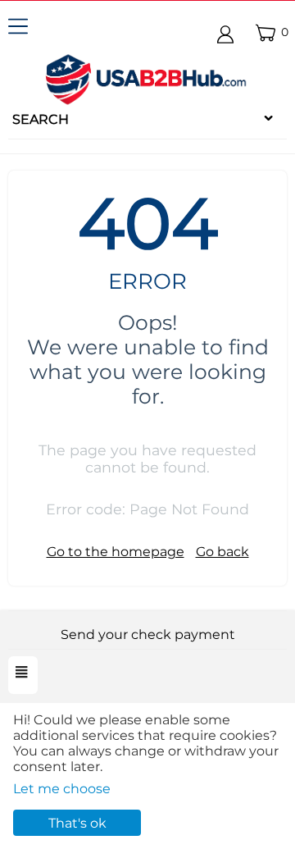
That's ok (77, 823)
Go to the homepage (115, 551)
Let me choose (62, 789)
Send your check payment (148, 634)
